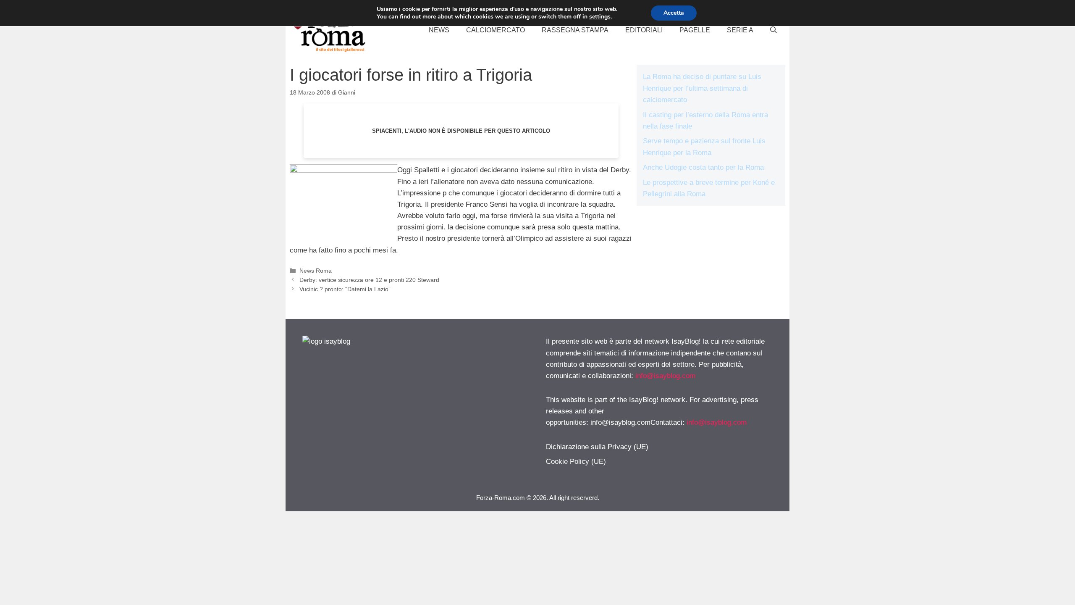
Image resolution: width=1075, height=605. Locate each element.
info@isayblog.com (665, 376)
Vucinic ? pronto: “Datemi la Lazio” (345, 289)
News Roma (315, 270)
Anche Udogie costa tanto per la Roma (703, 167)
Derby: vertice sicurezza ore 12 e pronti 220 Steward (369, 279)
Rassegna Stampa (575, 30)
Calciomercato (495, 30)
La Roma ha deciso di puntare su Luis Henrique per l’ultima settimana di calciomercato (702, 88)
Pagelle (694, 30)
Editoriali (644, 30)
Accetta (673, 13)
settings (600, 17)
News (439, 30)
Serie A (740, 30)
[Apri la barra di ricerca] (773, 30)
